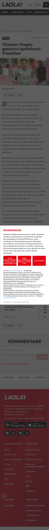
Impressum (7, 302)
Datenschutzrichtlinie (21, 302)
